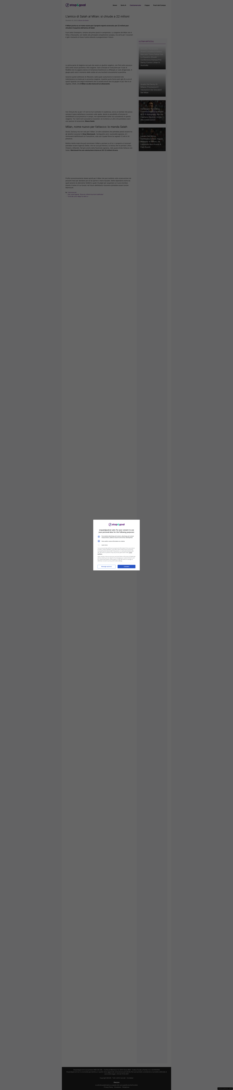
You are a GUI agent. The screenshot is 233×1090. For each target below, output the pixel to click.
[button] (116, 545)
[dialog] (116, 545)
